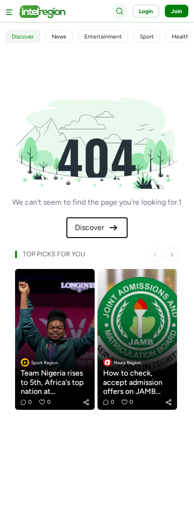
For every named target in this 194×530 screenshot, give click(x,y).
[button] (86, 402)
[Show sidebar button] (9, 11)
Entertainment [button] (103, 36)
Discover (89, 227)
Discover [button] (23, 36)
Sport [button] (147, 36)
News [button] (59, 36)
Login (146, 11)
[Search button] (119, 10)
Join (176, 11)
